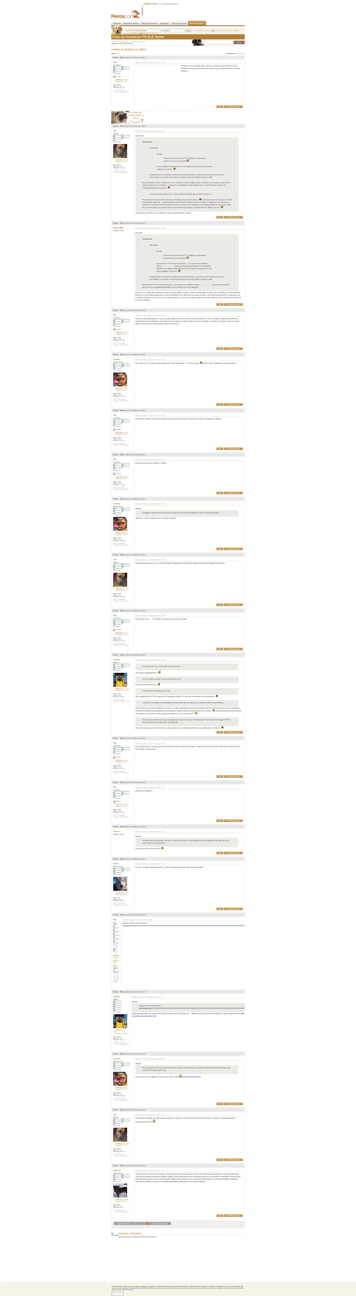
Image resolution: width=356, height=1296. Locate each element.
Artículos (164, 23)
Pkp (115, 62)
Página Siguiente (160, 1223)
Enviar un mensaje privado (121, 92)
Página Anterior (124, 1223)
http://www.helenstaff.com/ (191, 1077)
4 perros (121, 690)
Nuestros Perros (131, 23)
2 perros (121, 161)
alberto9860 (118, 228)
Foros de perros (126, 41)
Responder (239, 48)
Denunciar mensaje (233, 106)
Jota (115, 131)
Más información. (128, 1289)
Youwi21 (116, 660)
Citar (220, 106)
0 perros (121, 81)
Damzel (237, 53)
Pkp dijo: (138, 508)
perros (175, 4)
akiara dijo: (138, 233)
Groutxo (116, 359)
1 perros (121, 390)
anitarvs (116, 831)
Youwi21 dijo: (139, 136)
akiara (116, 864)
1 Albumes (122, 892)
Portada (117, 23)
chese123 (117, 1170)
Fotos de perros (179, 23)
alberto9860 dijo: (147, 142)
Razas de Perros (149, 23)
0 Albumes (121, 79)
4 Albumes (122, 160)
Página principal (115, 41)
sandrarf (242, 53)
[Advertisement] (194, 11)
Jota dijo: (159, 154)
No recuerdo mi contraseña (203, 30)
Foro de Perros (197, 23)
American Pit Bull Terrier (138, 41)
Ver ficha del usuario (119, 90)
